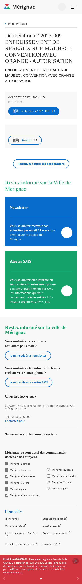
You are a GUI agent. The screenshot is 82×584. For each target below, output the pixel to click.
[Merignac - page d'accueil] (41, 7)
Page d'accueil (17, 24)
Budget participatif (53, 518)
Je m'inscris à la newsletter (28, 355)
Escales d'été (50, 544)
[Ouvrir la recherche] (62, 7)
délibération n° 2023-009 (35, 111)
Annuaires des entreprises (19, 544)
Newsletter (19, 207)
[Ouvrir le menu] (74, 7)
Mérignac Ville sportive (22, 476)
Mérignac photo (13, 525)
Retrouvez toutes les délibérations (41, 164)
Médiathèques (18, 489)
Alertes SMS (20, 261)
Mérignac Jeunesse (20, 470)
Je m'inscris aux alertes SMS (29, 382)
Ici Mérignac (12, 518)
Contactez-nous (15, 421)
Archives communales (55, 533)
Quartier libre (50, 525)
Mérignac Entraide (20, 463)
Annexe (26, 140)
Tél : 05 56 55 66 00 (17, 416)
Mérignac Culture (19, 482)
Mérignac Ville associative (24, 495)
